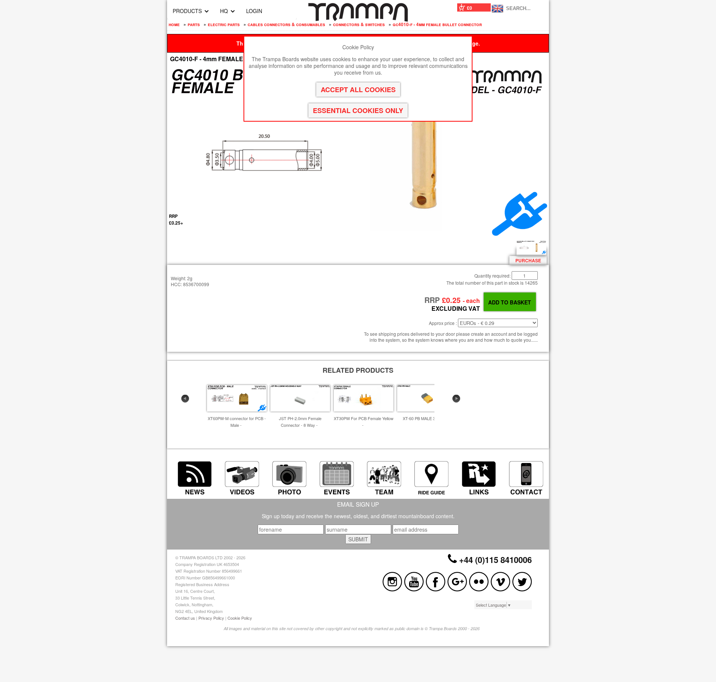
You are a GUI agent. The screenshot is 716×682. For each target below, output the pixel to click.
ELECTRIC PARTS (224, 24)
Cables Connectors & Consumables (286, 24)
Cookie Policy (239, 618)
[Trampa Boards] (358, 19)
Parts (194, 24)
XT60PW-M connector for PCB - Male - (237, 421)
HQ (224, 11)
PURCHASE (528, 260)
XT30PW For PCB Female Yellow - (363, 421)
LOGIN (254, 11)
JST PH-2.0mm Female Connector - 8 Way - (300, 421)
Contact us (185, 618)
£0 (469, 7)
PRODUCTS (187, 11)
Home (174, 24)
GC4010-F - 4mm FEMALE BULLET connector (437, 24)
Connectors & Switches (359, 24)
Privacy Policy (211, 618)
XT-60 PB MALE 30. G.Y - (426, 418)
